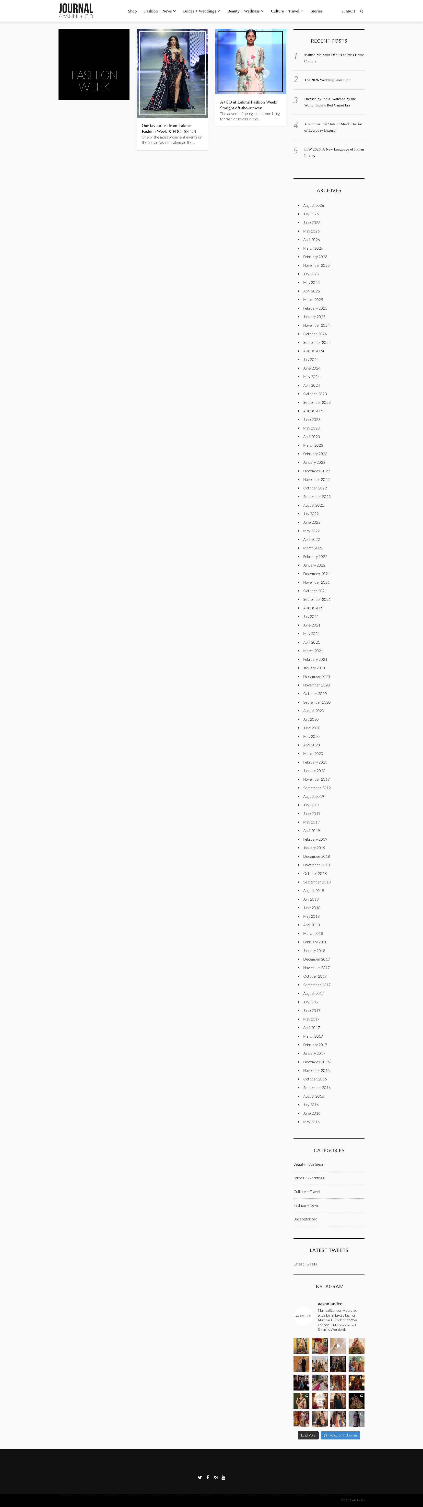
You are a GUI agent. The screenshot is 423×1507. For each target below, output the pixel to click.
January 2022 (314, 565)
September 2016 (317, 1087)
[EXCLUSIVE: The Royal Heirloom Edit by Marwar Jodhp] (301, 1383)
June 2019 (311, 813)
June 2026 (311, 222)
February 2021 (315, 659)
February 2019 (315, 839)
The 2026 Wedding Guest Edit (327, 80)
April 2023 (311, 436)
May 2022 (311, 531)
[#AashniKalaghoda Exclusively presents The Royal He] (338, 1383)
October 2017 (315, 976)
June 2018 (311, 907)
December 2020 (316, 676)
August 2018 (313, 890)
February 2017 (315, 1045)
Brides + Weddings (199, 11)
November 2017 (316, 967)
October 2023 (315, 394)
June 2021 (311, 625)
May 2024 (311, 376)
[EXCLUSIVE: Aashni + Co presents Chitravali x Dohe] (320, 1346)
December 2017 (316, 959)
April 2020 (311, 745)
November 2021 (316, 582)
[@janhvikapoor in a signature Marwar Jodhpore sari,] (301, 1401)
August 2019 (313, 796)
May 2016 (311, 1122)
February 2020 (315, 762)
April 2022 (311, 539)
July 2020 (311, 719)
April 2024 (311, 385)
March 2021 (313, 651)
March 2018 (313, 933)
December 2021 (316, 573)
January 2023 (314, 462)
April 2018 (311, 925)
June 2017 (311, 1010)
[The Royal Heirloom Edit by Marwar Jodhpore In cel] (356, 1383)
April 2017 (311, 1027)
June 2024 (311, 368)
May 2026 (311, 231)
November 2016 (316, 1070)
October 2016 (315, 1079)
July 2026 (311, 214)
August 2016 (313, 1096)
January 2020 (314, 770)
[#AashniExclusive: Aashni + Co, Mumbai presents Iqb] (301, 1419)
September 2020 (317, 702)
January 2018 (314, 950)
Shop (132, 11)
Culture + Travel (285, 11)
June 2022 (311, 522)
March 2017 (313, 1036)
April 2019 (311, 830)
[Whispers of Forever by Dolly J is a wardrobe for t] (301, 1364)
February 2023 (315, 454)
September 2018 (317, 882)
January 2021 (314, 668)
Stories (317, 11)
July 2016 (311, 1104)
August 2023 (313, 411)
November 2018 (316, 865)
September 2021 (317, 599)
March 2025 (313, 299)
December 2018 (316, 856)
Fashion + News (158, 11)
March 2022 (313, 548)
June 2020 (311, 728)
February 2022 (315, 556)
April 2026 (311, 239)
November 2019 (316, 779)
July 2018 (311, 899)
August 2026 (313, 205)
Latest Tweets (329, 1250)
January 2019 (314, 848)
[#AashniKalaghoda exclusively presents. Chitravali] (301, 1346)
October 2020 (315, 693)
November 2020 (316, 685)
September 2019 (317, 788)
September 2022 (317, 496)
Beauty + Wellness (243, 11)
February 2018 (315, 942)
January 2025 (314, 316)
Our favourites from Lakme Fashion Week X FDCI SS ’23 (169, 128)
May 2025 (311, 282)
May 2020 (311, 736)
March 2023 (313, 445)
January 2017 (314, 1053)
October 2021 (315, 591)
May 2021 (311, 633)
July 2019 (311, 805)
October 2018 (315, 873)
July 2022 (311, 513)
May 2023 (311, 428)
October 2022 (315, 488)
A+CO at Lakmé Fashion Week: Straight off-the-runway (248, 105)
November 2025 (316, 265)
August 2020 (313, 710)
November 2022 (316, 479)
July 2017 (311, 1002)
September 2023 (317, 402)
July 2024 (311, 359)
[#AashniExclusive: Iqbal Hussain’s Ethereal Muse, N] (320, 1419)
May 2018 (311, 916)
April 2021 (311, 642)
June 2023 (311, 419)
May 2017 (311, 1019)
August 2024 (313, 351)
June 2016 (311, 1113)
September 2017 (317, 985)
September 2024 (317, 342)
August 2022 (313, 505)
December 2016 (316, 1062)
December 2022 (316, 471)
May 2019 (311, 822)
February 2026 (315, 257)
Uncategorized (305, 1219)
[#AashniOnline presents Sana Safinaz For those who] (356, 1364)
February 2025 (315, 308)
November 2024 (316, 325)
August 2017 (313, 993)
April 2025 (311, 291)
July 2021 (311, 616)
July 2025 (311, 274)
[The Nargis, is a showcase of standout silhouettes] (338, 1364)
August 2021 (313, 608)
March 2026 (313, 248)
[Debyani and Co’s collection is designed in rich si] (320, 1364)
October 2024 (315, 334)
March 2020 (313, 753)
